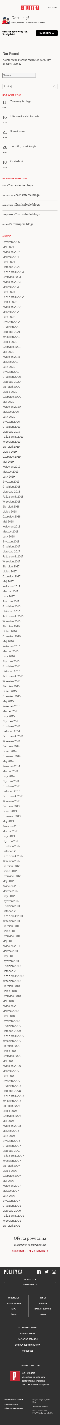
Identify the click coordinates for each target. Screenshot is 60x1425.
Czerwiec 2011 (11, 936)
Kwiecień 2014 (11, 766)
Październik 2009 (13, 1036)
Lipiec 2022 (9, 302)
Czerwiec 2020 (11, 396)
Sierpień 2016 (11, 626)
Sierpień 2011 (10, 926)
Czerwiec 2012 (11, 876)
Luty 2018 (8, 536)
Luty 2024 (8, 262)
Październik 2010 (13, 976)
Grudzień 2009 (11, 1026)
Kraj (14, 1309)
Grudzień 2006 (11, 1205)
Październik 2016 (13, 616)
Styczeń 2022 (11, 322)
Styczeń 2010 (11, 1021)
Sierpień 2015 (11, 686)
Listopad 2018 (11, 491)
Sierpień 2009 (11, 1046)
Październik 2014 (12, 736)
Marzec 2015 (10, 711)
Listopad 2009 (11, 1031)
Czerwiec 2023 (11, 277)
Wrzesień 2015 (11, 681)
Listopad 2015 (11, 671)
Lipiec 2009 (10, 1051)
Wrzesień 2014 (11, 741)
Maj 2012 (8, 881)
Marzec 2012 (10, 891)
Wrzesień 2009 (11, 1041)
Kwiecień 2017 (11, 586)
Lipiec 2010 (9, 991)
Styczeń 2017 (10, 601)
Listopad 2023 (11, 267)
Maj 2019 (8, 461)
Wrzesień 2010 (11, 981)
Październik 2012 (12, 856)
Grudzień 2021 (11, 327)
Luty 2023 (8, 292)
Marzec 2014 (10, 771)
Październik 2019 (13, 436)
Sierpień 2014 (11, 746)
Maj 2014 (8, 761)
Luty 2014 (8, 776)
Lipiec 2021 (9, 342)
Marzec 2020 (10, 411)
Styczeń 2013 (11, 841)
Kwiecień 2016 (11, 646)
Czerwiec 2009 (11, 1056)
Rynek (43, 1298)
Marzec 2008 (10, 1131)
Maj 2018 (8, 521)
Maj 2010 (8, 1001)
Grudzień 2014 (11, 726)
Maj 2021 (8, 352)
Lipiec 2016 (9, 631)
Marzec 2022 (10, 312)
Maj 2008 (8, 1121)
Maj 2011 (7, 941)
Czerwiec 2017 (11, 576)
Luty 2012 (8, 896)
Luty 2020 (8, 416)
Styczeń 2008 (11, 1141)
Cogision (42, 1400)
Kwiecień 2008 (11, 1126)
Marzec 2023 (10, 287)
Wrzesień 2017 (11, 561)
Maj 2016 (8, 641)
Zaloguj (52, 8)
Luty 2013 (8, 836)
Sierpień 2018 (11, 506)
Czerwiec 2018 (11, 516)
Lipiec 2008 (10, 1111)
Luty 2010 (8, 1016)
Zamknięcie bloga (20, 185)
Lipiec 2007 (9, 1170)
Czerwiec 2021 (11, 347)
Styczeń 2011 (10, 961)
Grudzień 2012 (11, 846)
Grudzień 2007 (11, 1146)
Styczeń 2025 (11, 242)
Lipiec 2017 (9, 571)
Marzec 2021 (10, 362)
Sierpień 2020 (11, 387)
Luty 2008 (9, 1136)
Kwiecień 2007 (11, 1185)
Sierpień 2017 (11, 566)
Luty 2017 (8, 596)
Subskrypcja (30, 1285)
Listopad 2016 (11, 611)
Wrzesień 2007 (11, 1161)
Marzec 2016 (10, 651)
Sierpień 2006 (11, 1225)
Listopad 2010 (11, 971)
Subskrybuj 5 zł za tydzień (28, 1251)
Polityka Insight (12, 1404)
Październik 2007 (13, 1156)
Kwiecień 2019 (11, 466)
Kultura (43, 1303)
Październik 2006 (13, 1215)
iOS (23, 1373)
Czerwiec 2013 (11, 816)
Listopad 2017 (11, 551)
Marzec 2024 (10, 257)
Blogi (43, 1314)
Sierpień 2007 (11, 1165)
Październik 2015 (12, 676)
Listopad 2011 (11, 911)
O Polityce (27, 1351)
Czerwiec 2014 (11, 756)
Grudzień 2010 (11, 966)
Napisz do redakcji (28, 1339)
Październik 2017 (12, 556)
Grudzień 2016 (11, 606)
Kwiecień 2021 (11, 357)
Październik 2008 (13, 1096)
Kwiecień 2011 (11, 946)
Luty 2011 (8, 956)
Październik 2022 (13, 297)
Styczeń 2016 (11, 661)
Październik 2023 (13, 272)
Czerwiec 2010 (11, 996)
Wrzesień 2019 (11, 441)
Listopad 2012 (11, 851)
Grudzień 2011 (11, 906)
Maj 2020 (8, 401)
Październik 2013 (13, 796)
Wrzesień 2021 (11, 337)
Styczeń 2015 (10, 721)
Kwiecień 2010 (11, 1006)
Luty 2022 (8, 317)
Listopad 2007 (11, 1151)
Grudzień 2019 (11, 426)
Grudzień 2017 (11, 546)
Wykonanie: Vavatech (40, 1406)
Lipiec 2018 (9, 511)
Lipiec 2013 (9, 811)
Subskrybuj (47, 33)
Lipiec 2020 (9, 391)
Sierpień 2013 (11, 806)
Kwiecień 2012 (11, 886)
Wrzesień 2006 (11, 1220)
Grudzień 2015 (11, 666)
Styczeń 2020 (11, 421)
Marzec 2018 (10, 531)
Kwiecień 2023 (11, 282)
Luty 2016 (8, 656)
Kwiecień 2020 (11, 406)
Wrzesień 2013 (11, 801)
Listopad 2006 (11, 1210)
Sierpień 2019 (11, 446)
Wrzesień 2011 (11, 921)
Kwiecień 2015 (11, 706)
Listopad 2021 (11, 332)
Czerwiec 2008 (11, 1116)
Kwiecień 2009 (11, 1066)
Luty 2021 (8, 367)
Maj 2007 (8, 1180)
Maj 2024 (8, 247)
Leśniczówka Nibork (13, 1409)
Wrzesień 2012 (11, 861)
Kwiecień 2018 (11, 526)
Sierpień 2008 (11, 1106)
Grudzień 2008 (11, 1086)
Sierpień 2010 (11, 986)
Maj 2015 (8, 701)
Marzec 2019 (10, 471)
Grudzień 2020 (11, 377)
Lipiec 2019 (9, 451)
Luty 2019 (8, 476)
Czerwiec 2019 (11, 456)
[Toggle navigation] (4, 8)
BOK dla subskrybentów (27, 1345)
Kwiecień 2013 (11, 826)
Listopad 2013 (11, 791)
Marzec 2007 (10, 1190)
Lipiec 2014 (9, 751)
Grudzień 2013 (11, 786)
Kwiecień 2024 (11, 252)
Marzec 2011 (10, 951)
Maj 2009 (8, 1061)
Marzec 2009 (10, 1071)
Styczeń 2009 (11, 1081)
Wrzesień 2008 (11, 1101)
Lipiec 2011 (9, 931)
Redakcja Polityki (27, 1327)
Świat (14, 1314)
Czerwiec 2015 (11, 696)
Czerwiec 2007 (11, 1175)
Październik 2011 (12, 916)
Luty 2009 (9, 1076)
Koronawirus (14, 1303)
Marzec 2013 (10, 831)
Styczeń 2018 (11, 541)
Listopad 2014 (11, 731)
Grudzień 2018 (11, 486)
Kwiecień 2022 (11, 307)
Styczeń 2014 (10, 781)
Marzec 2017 (10, 591)
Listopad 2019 (11, 431)
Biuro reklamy (27, 1333)
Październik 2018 (13, 496)
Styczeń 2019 (11, 481)
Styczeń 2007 (11, 1200)
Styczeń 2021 (10, 372)
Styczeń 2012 (10, 901)
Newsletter (30, 1279)
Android (31, 1373)
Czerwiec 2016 (11, 636)
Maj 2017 (8, 581)
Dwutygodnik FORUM (13, 1400)
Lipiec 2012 (9, 871)
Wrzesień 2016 (11, 621)
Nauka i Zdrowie (42, 1309)
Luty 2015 (8, 716)
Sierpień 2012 (11, 866)
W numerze (14, 1298)
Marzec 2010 (10, 1011)
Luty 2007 (8, 1195)
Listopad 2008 (11, 1091)
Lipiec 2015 (9, 691)
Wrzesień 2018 (11, 501)
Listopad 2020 (11, 382)
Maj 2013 (8, 821)
